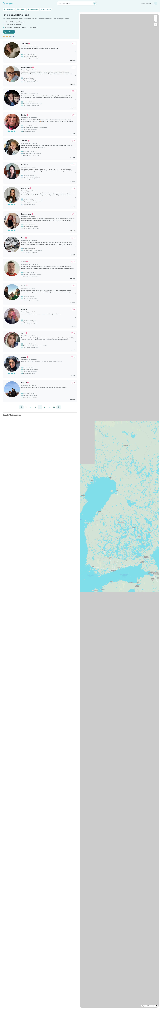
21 (54, 407)
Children (22, 9)
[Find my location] (155, 24)
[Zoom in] (155, 16)
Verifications (33, 9)
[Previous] (21, 407)
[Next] (58, 407)
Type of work (9, 9)
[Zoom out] (155, 20)
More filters (47, 9)
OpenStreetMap (152, 1006)
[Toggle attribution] (157, 1006)
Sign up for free (9, 32)
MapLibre (144, 1006)
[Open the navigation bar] (155, 3)
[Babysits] (8, 3)
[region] (119, 511)
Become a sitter (146, 3)
